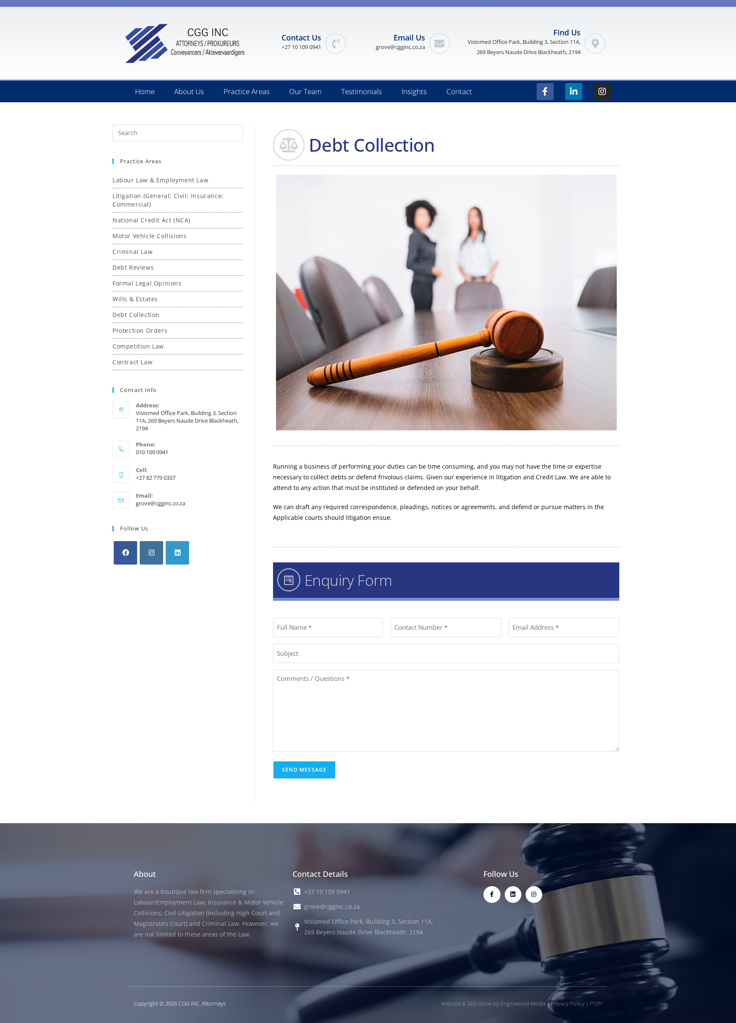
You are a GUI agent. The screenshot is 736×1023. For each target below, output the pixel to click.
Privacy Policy (567, 1003)
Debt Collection (136, 315)
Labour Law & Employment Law (160, 180)
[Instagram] (602, 91)
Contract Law (132, 362)
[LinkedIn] (177, 553)
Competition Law (138, 346)
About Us (189, 91)
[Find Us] (595, 43)
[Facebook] (125, 553)
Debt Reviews (133, 267)
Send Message (304, 769)
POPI (596, 1003)
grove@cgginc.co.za (400, 47)
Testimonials (361, 91)
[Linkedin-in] (573, 91)
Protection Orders (139, 330)
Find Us (567, 32)
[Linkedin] (513, 894)
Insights (414, 91)
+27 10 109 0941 (301, 47)
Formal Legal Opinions (147, 283)
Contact (459, 91)
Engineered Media (523, 1003)
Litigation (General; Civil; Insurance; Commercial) (168, 200)
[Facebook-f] (545, 91)
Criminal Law (132, 252)
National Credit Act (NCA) (151, 220)
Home (145, 91)
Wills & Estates (135, 299)
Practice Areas (247, 91)
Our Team (305, 91)
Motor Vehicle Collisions (149, 236)
